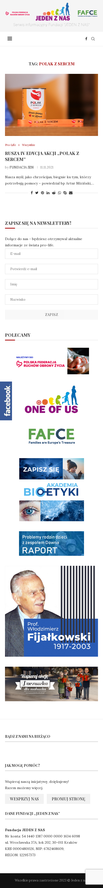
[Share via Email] (70, 193)
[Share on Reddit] (54, 193)
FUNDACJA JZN (22, 167)
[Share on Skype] (65, 193)
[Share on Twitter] (36, 193)
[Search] (93, 39)
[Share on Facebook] (32, 193)
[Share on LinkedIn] (48, 193)
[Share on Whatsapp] (59, 193)
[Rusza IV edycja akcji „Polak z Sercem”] (51, 105)
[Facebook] (86, 39)
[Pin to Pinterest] (42, 193)
